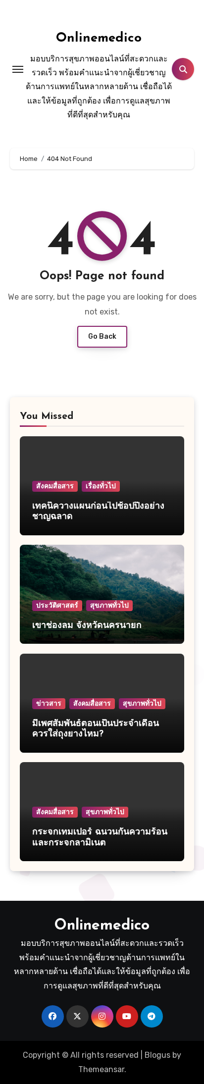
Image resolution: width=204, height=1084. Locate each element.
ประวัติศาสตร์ (57, 605)
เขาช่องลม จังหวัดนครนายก (88, 625)
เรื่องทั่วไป (101, 486)
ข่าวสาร (48, 703)
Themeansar (101, 1069)
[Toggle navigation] (18, 69)
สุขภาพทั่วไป (109, 605)
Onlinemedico (99, 38)
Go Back (102, 336)
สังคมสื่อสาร (55, 486)
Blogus (157, 1055)
